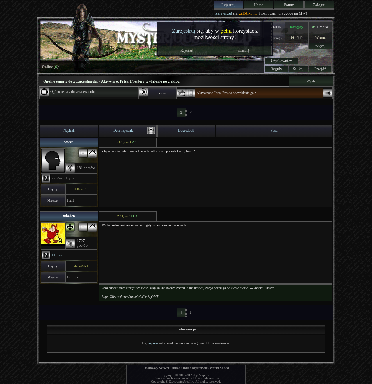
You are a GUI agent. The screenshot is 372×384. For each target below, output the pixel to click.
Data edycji (186, 131)
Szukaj (298, 69)
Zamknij (243, 51)
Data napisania (123, 131)
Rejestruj (228, 5)
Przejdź (320, 69)
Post (274, 131)
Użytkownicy (281, 60)
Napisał (68, 131)
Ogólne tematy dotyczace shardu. (73, 92)
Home (258, 5)
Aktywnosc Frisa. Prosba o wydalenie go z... (228, 93)
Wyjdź (311, 81)
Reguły (276, 69)
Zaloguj (319, 5)
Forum (289, 5)
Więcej (320, 46)
